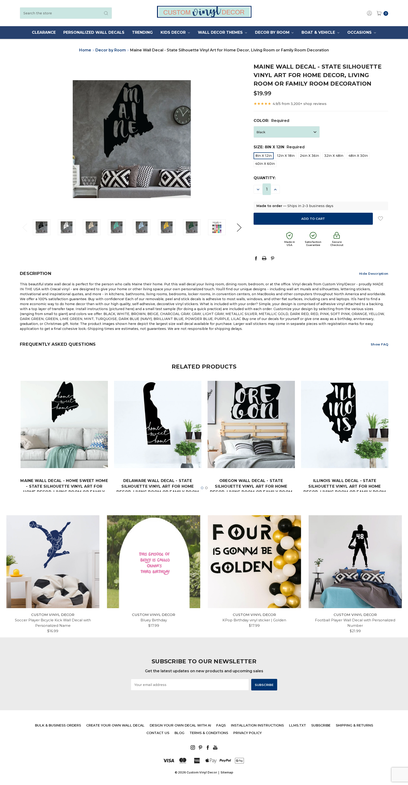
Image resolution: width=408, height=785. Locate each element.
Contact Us (157, 733)
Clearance (44, 32)
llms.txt (297, 725)
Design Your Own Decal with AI (180, 725)
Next (239, 227)
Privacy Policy (247, 733)
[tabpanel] (64, 446)
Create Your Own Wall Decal (115, 725)
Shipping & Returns (354, 725)
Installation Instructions (257, 725)
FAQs (221, 725)
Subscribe (321, 725)
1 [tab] (202, 488)
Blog (179, 733)
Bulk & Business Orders (58, 725)
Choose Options (64, 454)
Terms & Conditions (209, 733)
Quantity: (265, 178)
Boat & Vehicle (319, 32)
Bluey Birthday (153, 620)
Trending (142, 32)
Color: (271, 120)
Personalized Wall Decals (93, 32)
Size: (279, 147)
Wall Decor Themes (221, 32)
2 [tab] (206, 488)
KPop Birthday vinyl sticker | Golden (254, 620)
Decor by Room (273, 32)
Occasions (360, 32)
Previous (24, 227)
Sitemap (227, 772)
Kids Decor (174, 32)
